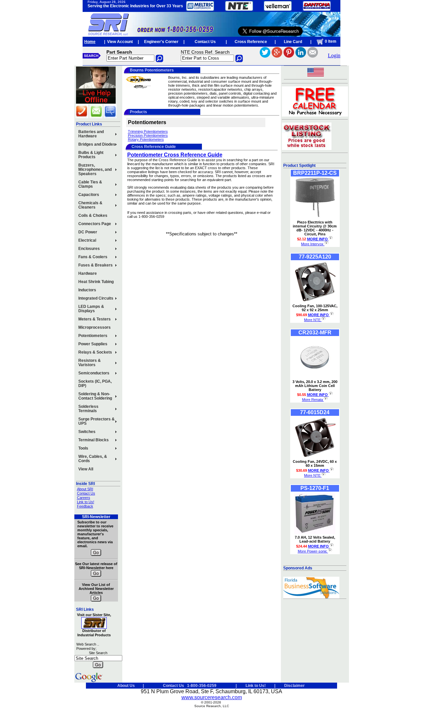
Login (334, 55)
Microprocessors (94, 327)
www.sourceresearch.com (211, 697)
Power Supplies (92, 344)
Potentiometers (92, 335)
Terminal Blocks (93, 440)
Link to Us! (85, 502)
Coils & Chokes (92, 215)
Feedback (85, 506)
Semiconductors (93, 373)
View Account (120, 41)
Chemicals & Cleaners (90, 205)
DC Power (87, 232)
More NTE (313, 320)
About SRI (85, 489)
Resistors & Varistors (89, 362)
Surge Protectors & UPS (96, 421)
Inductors (87, 290)
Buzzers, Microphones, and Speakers (95, 169)
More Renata (313, 400)
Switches (87, 431)
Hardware (87, 273)
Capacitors (88, 194)
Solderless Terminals (88, 408)
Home (90, 41)
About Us (126, 685)
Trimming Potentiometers (148, 131)
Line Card (293, 41)
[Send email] (312, 56)
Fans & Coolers (92, 257)
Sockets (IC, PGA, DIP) (95, 383)
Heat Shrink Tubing (96, 281)
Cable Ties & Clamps (90, 184)
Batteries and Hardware (91, 133)
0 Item (330, 41)
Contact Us (205, 41)
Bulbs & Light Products (90, 154)
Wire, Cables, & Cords (92, 458)
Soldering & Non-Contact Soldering (95, 396)
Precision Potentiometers (148, 135)
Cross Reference (251, 41)
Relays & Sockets (95, 352)
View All (85, 469)
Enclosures (89, 248)
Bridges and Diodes (96, 144)
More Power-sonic (313, 551)
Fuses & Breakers (95, 265)
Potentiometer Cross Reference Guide (174, 155)
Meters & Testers (94, 319)
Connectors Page (94, 223)
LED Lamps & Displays (91, 308)
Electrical (87, 240)
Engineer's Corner (161, 41)
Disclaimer (294, 685)
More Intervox (313, 244)
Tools (83, 448)
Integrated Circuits (95, 298)
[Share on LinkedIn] (300, 56)
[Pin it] (289, 56)
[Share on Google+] (277, 56)
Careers (83, 498)
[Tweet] (265, 56)
